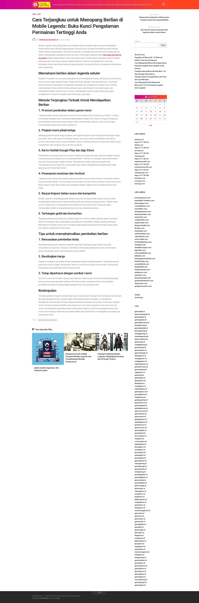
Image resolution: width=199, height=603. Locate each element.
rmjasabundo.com (142, 236)
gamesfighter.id (141, 483)
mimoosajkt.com (141, 239)
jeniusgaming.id (141, 331)
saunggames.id (141, 358)
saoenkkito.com (141, 209)
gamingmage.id (141, 466)
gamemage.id (140, 530)
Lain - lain (36, 14)
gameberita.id (140, 433)
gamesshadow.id (141, 339)
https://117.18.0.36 (142, 142)
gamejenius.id (140, 381)
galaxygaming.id (141, 400)
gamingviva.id (140, 585)
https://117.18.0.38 (142, 164)
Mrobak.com (140, 228)
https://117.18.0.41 (142, 159)
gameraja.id (139, 375)
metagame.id (140, 538)
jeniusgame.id (140, 452)
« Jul (150, 125)
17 (137, 115)
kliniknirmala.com (142, 261)
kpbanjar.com (140, 256)
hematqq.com (140, 178)
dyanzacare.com (141, 283)
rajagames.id (140, 372)
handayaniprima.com (143, 211)
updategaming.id (141, 408)
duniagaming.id (141, 325)
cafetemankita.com (142, 234)
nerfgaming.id (140, 472)
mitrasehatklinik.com (143, 253)
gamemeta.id (140, 522)
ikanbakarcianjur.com (143, 247)
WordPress (45, 598)
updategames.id (141, 422)
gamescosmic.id (141, 411)
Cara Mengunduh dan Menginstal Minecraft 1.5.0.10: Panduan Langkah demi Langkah (149, 85)
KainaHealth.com (141, 267)
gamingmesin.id (141, 566)
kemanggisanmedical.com (145, 258)
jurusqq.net (139, 150)
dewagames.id (140, 356)
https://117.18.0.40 (142, 175)
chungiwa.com (140, 245)
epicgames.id (140, 505)
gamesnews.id (140, 416)
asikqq (137, 295)
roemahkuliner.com (142, 206)
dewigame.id (140, 383)
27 (151, 119)
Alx (58, 598)
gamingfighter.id (141, 477)
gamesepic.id (140, 488)
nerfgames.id (140, 494)
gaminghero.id (140, 568)
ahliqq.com (139, 145)
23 (164, 115)
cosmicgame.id (141, 441)
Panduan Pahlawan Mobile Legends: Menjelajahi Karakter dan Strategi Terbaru (111, 356)
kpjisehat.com (140, 250)
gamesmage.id (140, 486)
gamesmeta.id (140, 480)
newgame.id (139, 439)
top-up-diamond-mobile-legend (47, 320)
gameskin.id (139, 513)
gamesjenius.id (140, 350)
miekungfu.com (141, 231)
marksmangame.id (142, 552)
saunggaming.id (141, 334)
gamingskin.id (140, 458)
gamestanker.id (141, 560)
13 (151, 111)
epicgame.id (139, 544)
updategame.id (140, 444)
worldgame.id (140, 450)
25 (141, 119)
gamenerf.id (139, 516)
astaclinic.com (140, 275)
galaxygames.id (141, 419)
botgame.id (139, 535)
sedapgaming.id (141, 345)
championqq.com (141, 173)
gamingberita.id (141, 394)
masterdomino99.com (143, 167)
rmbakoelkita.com (142, 220)
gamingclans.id (141, 461)
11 (141, 111)
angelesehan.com (141, 223)
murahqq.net (140, 156)
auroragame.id (140, 436)
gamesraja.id (140, 342)
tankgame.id (139, 555)
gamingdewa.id (140, 320)
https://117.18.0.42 (142, 153)
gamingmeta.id (140, 469)
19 (146, 115)
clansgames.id (140, 491)
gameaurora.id (140, 425)
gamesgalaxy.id (141, 405)
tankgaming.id (140, 557)
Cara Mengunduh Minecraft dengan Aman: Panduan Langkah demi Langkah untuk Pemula (151, 65)
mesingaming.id (141, 580)
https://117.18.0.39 (142, 148)
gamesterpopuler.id (142, 314)
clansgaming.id (141, 463)
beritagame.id (140, 447)
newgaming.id (140, 397)
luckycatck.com (141, 217)
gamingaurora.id (141, 392)
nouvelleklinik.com (142, 264)
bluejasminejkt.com (142, 225)
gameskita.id (140, 311)
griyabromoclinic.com (143, 286)
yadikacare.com (141, 272)
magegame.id (140, 546)
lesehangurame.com (143, 198)
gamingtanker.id (141, 475)
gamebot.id (139, 527)
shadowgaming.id (141, 336)
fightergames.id (141, 499)
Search (137, 41)
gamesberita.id (140, 414)
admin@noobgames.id (48, 40)
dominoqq (139, 297)
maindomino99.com (142, 161)
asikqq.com (139, 139)
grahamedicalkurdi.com (144, 281)
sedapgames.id (141, 361)
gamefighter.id (140, 524)
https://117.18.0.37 (142, 170)
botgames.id (139, 497)
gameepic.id (139, 533)
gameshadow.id (141, 369)
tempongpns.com (141, 203)
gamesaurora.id (141, 403)
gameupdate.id (140, 430)
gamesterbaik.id (141, 353)
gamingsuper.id (141, 582)
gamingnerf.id (140, 455)
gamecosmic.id (141, 428)
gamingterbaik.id (141, 328)
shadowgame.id (141, 389)
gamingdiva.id (140, 577)
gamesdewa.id (140, 347)
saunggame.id (140, 386)
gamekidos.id (140, 563)
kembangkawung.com (143, 242)
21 (155, 115)
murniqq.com (140, 181)
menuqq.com (140, 184)
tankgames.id (140, 508)
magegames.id (140, 502)
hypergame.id (140, 549)
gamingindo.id (140, 574)
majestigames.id (141, 364)
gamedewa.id (140, 378)
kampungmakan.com (143, 214)
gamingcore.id (140, 571)
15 (160, 111)
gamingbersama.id (142, 322)
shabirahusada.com (142, 270)
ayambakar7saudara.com (144, 200)
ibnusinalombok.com (143, 278)
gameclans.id (140, 519)
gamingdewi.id (140, 317)
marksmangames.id (142, 510)
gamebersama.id (141, 367)
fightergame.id (140, 541)
